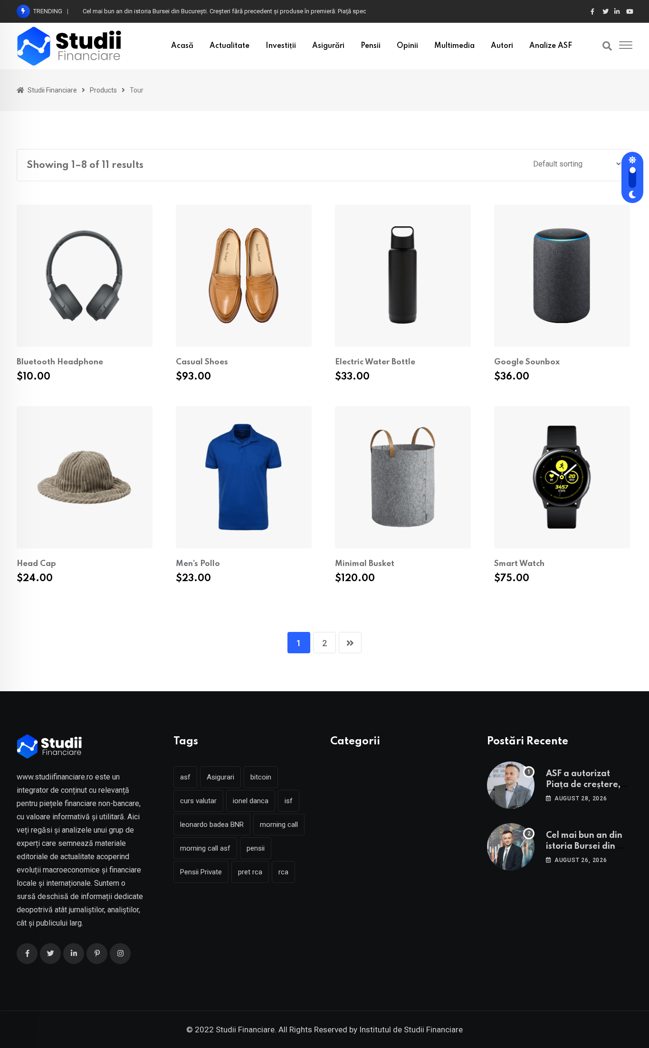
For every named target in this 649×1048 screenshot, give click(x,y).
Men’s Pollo (198, 564)
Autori (502, 46)
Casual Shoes (202, 362)
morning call (279, 824)
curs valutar (198, 801)
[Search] (607, 46)
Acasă (182, 46)
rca (283, 872)
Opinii (407, 46)
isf (289, 801)
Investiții (281, 46)
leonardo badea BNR (212, 824)
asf (185, 777)
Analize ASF (550, 46)
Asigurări (328, 46)
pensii (256, 848)
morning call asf (205, 848)
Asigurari (220, 777)
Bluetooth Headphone (60, 362)
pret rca (250, 872)
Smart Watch (519, 564)
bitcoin (260, 777)
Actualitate (229, 46)
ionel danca (250, 801)
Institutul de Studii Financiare (411, 1029)
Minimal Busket (364, 564)
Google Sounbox (527, 362)
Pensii (371, 46)
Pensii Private (201, 872)
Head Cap (36, 564)
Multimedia (454, 46)
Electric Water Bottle (375, 362)
